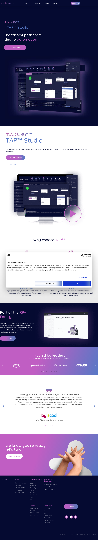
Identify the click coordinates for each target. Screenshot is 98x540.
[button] (75, 3)
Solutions (37, 3)
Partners (46, 3)
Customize (47, 283)
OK (77, 283)
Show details (82, 277)
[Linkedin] (71, 517)
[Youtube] (75, 517)
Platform (27, 3)
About (55, 3)
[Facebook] (66, 517)
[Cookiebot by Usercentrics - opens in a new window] (82, 255)
